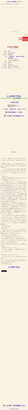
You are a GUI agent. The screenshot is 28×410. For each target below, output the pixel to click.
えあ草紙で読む (14, 96)
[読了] (8, 47)
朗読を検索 (15, 102)
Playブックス (22, 109)
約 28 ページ (10, 67)
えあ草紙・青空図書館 (11, 1)
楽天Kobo (13, 109)
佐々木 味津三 (11, 52)
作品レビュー (17, 105)
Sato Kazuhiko (16, 408)
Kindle (6, 109)
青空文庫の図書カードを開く (14, 112)
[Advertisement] (14, 19)
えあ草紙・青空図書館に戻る (15, 116)
